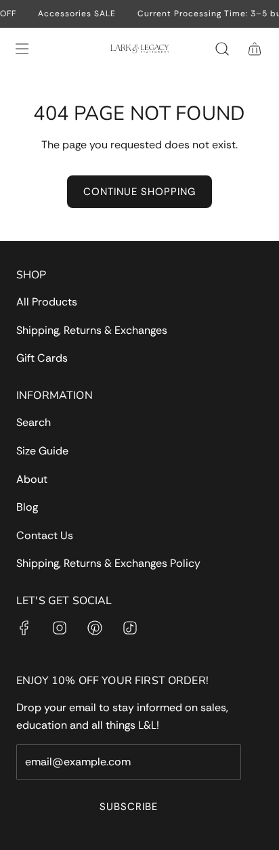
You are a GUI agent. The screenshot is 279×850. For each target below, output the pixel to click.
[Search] (222, 49)
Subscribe (129, 806)
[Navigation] (21, 49)
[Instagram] (59, 628)
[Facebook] (24, 628)
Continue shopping (139, 191)
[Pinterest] (95, 628)
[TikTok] (130, 628)
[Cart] (254, 49)
